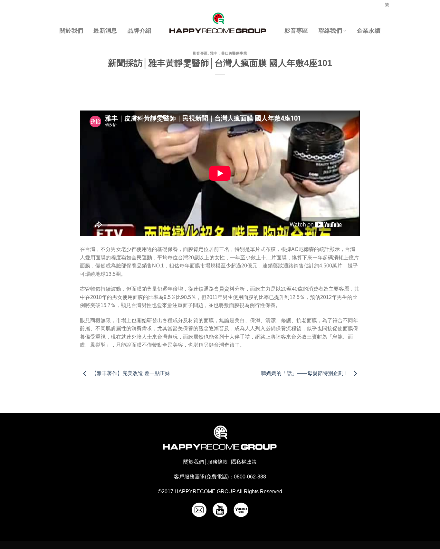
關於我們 (71, 30)
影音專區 (296, 30)
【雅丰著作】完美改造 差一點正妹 (130, 373)
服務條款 (217, 462)
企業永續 (368, 30)
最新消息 (105, 30)
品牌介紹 (139, 30)
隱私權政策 (244, 462)
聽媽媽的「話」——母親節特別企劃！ (305, 373)
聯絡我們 (330, 30)
